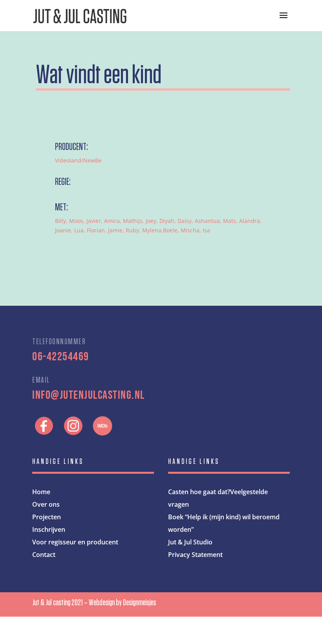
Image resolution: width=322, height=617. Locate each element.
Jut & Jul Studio (190, 542)
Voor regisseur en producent (75, 542)
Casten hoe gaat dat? (199, 491)
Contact (43, 554)
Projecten (46, 517)
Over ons (46, 504)
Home (41, 491)
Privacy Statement (195, 554)
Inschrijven (48, 529)
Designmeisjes (139, 602)
